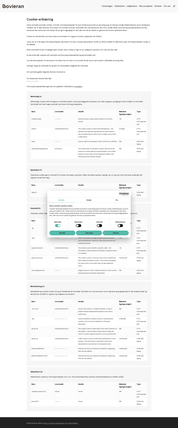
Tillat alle (116, 233)
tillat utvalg (89, 233)
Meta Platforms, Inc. (61, 318)
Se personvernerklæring (56, 423)
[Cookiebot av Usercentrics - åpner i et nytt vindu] (120, 194)
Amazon (57, 141)
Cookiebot (78, 86)
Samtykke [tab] (61, 200)
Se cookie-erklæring (71, 423)
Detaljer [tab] (89, 200)
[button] (174, 6)
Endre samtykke (32, 81)
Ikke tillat (62, 233)
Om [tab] (117, 200)
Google (57, 238)
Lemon (45, 423)
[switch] (78, 225)
